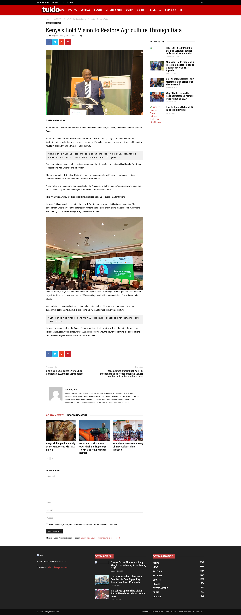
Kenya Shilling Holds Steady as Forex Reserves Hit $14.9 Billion (60, 446)
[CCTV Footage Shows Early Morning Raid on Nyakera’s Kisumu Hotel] (157, 82)
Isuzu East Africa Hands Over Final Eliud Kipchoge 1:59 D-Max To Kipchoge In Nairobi (92, 448)
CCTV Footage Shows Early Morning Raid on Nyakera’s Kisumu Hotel (180, 81)
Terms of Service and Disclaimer (178, 612)
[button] (202, 2)
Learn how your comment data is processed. (100, 538)
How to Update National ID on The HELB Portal (179, 108)
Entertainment (114, 10)
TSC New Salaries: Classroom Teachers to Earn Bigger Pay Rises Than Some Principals (126, 579)
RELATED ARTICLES (55, 415)
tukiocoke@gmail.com (58, 567)
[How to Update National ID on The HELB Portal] (157, 114)
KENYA (58, 23)
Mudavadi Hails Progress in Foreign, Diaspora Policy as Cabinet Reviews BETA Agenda (180, 66)
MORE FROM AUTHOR (77, 415)
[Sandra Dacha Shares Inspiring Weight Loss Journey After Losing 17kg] (102, 566)
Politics (72, 10)
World (129, 10)
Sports (140, 10)
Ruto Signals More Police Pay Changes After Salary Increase (128, 446)
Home (61, 10)
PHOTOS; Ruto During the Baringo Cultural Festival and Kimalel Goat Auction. (179, 50)
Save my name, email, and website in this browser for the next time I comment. (84, 524)
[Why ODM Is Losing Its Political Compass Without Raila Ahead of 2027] (157, 97)
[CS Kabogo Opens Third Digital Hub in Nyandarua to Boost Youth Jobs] (102, 594)
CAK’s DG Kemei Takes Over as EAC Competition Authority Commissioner (65, 372)
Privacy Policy (157, 612)
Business (85, 10)
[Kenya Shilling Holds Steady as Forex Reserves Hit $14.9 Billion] (61, 430)
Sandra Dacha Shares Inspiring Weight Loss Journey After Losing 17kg (128, 565)
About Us (145, 612)
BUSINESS (57, 19)
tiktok (152, 10)
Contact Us (197, 612)
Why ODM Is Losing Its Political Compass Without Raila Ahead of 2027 (179, 96)
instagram (170, 10)
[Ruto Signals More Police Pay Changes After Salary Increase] (128, 430)
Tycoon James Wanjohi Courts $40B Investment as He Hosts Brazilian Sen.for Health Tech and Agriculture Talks (121, 374)
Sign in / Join (68, 2)
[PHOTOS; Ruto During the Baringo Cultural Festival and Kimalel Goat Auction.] (157, 51)
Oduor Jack (53, 36)
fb (181, 10)
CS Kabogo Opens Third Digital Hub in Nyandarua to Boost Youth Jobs (128, 593)
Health (98, 10)
